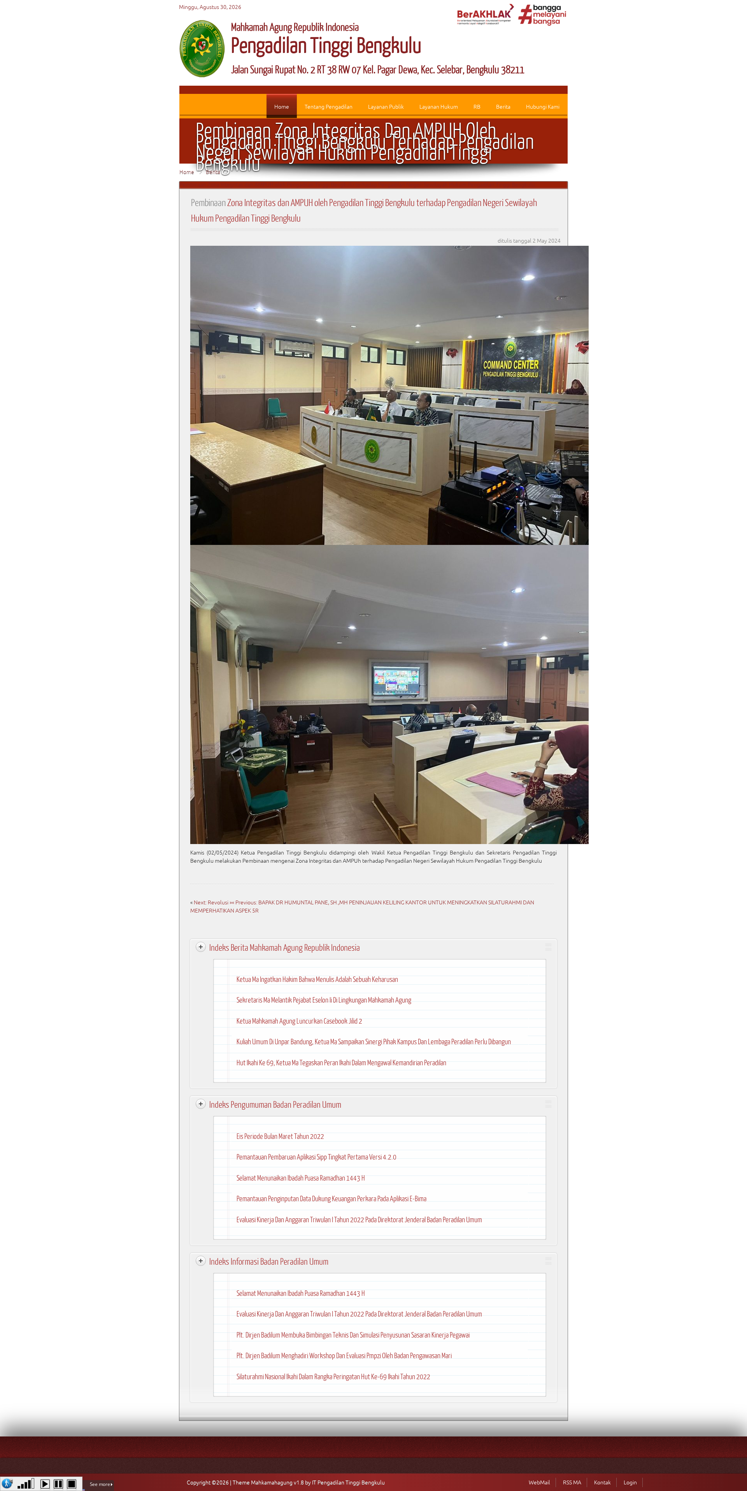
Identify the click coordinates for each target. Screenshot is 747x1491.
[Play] (45, 1484)
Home (186, 172)
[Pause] (58, 1484)
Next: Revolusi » (213, 902)
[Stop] (71, 1484)
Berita (213, 172)
